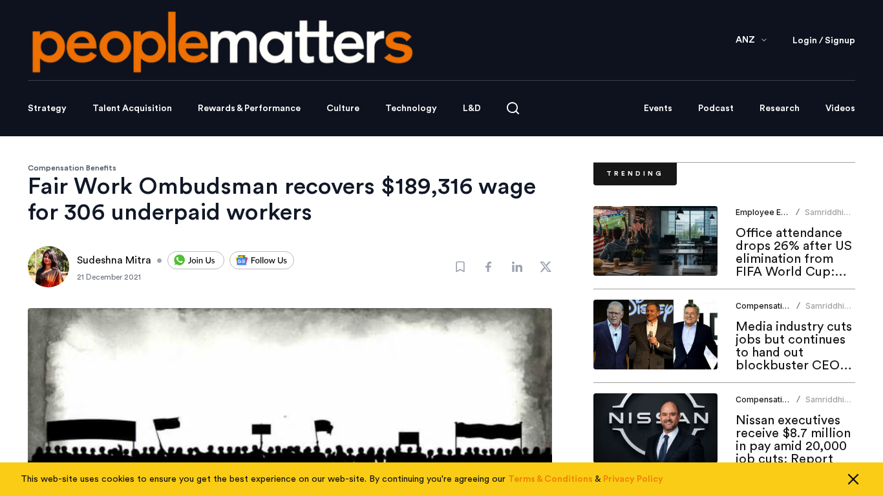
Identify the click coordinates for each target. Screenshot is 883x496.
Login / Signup (824, 40)
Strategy (47, 108)
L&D (472, 108)
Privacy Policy (633, 479)
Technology (411, 108)
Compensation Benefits (72, 168)
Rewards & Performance (249, 108)
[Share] (488, 266)
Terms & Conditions (550, 479)
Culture (342, 108)
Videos (840, 108)
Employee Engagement (780, 212)
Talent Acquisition (132, 108)
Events (658, 108)
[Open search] (513, 108)
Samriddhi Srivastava (825, 217)
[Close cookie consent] (853, 479)
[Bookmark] (460, 266)
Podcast (716, 108)
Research (780, 108)
